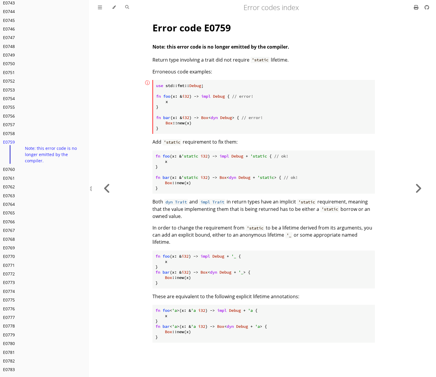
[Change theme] (113, 7)
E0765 (9, 213)
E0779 (9, 335)
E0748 (9, 46)
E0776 (9, 309)
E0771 (9, 265)
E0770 (9, 256)
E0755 (9, 107)
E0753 (9, 90)
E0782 (9, 361)
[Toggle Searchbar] (127, 7)
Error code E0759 (191, 27)
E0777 (9, 317)
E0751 (9, 72)
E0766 (9, 221)
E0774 (9, 291)
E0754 (9, 98)
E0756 (9, 116)
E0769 (9, 248)
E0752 (9, 81)
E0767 (9, 230)
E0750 (9, 63)
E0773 (9, 282)
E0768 (9, 239)
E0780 (9, 343)
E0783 (9, 369)
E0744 (9, 11)
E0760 (9, 169)
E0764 (9, 204)
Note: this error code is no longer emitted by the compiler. (51, 154)
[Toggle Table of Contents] (100, 7)
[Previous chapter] (107, 188)
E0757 (9, 124)
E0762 (9, 187)
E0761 (9, 178)
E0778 (9, 326)
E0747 (9, 37)
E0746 (9, 29)
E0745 (9, 20)
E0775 (9, 300)
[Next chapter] (418, 188)
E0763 (9, 195)
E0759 (9, 142)
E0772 (9, 274)
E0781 (9, 352)
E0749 (9, 55)
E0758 (9, 133)
